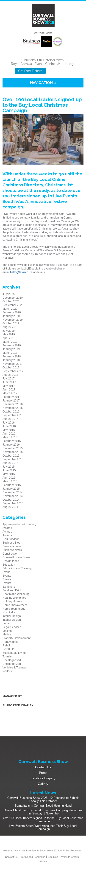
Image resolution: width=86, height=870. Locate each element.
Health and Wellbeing (16, 594)
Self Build (8, 649)
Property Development (17, 638)
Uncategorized (12, 663)
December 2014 (13, 492)
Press (43, 773)
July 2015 (9, 466)
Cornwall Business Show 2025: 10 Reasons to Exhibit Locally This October (43, 799)
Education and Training (17, 568)
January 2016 (11, 444)
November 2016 (13, 408)
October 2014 (11, 499)
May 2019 (9, 334)
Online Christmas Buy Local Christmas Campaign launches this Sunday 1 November (43, 811)
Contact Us (43, 767)
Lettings (7, 630)
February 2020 (12, 312)
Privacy (43, 861)
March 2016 (10, 437)
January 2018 (11, 360)
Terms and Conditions (33, 857)
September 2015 (13, 459)
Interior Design (12, 616)
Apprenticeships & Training (19, 524)
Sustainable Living (14, 652)
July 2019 (9, 330)
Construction (10, 553)
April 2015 (9, 477)
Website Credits (70, 857)
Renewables (10, 641)
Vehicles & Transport (15, 667)
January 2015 (11, 488)
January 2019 (11, 349)
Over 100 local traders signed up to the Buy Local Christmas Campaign (43, 819)
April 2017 (9, 389)
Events (7, 575)
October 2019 (11, 323)
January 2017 (11, 400)
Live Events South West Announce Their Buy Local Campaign (43, 827)
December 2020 (13, 297)
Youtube (67, 71)
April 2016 (9, 433)
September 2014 (13, 503)
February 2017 (12, 397)
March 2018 (10, 352)
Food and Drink (12, 590)
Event (6, 572)
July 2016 (9, 422)
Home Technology (14, 608)
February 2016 (12, 441)
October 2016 (11, 411)
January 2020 (11, 316)
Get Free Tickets (30, 71)
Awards (7, 528)
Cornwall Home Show (16, 557)
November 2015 (13, 452)
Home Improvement (15, 605)
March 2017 (10, 393)
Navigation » (43, 83)
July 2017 (9, 378)
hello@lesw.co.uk (21, 272)
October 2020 (11, 301)
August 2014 (10, 507)
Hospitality (9, 612)
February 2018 (12, 356)
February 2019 (12, 345)
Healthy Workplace (14, 597)
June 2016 (9, 426)
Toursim (7, 656)
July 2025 (9, 294)
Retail (6, 645)
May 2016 (9, 430)
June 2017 (9, 382)
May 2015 (9, 474)
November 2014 (13, 496)
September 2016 (13, 415)
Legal (6, 623)
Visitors (7, 671)
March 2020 (10, 308)
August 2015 (10, 463)
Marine (7, 634)
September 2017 (13, 371)
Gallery (43, 784)
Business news (12, 546)
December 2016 (13, 404)
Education (9, 564)
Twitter (46, 843)
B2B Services (11, 539)
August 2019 (10, 327)
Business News (12, 550)
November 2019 (13, 319)
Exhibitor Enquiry (43, 778)
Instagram (60, 71)
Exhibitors (9, 586)
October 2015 (11, 455)
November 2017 (13, 363)
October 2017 (11, 367)
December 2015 (13, 448)
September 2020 (13, 305)
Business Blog (11, 542)
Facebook (52, 71)
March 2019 (10, 341)
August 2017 (10, 374)
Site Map (53, 857)
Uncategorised (12, 660)
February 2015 (12, 485)
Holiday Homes (12, 601)
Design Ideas (11, 561)
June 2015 (9, 470)
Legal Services (12, 627)
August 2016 (10, 419)
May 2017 (9, 385)
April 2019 (9, 338)
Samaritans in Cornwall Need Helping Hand (43, 805)
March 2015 (10, 481)
